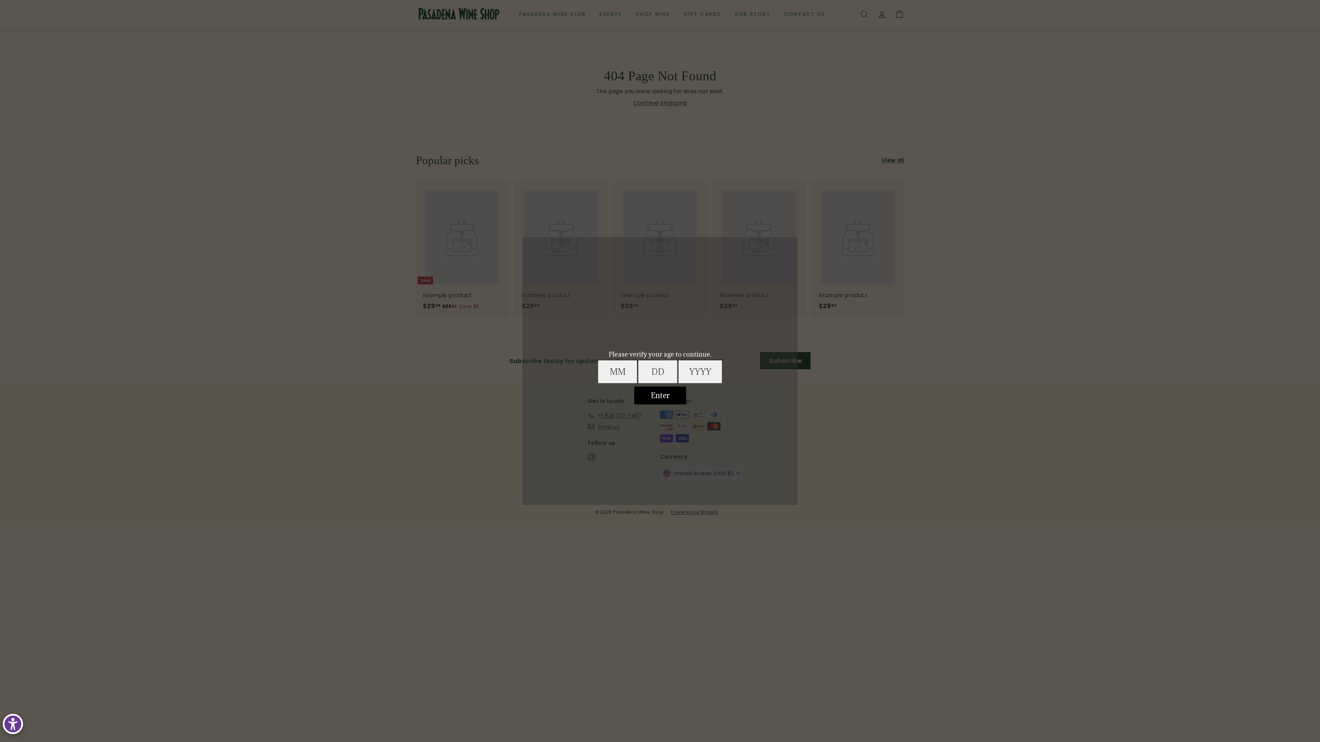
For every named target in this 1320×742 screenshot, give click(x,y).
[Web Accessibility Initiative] (13, 724)
